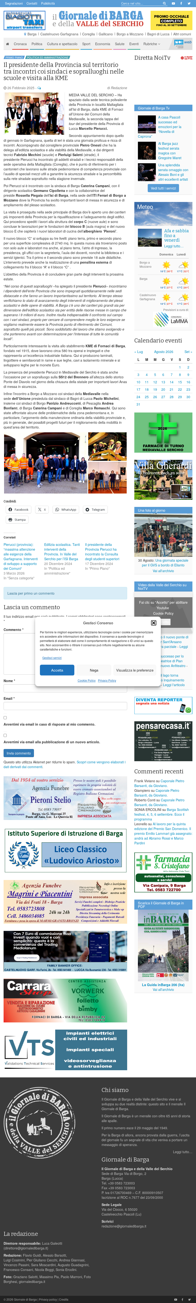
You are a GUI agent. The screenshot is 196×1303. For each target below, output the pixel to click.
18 (147, 389)
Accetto (163, 621)
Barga (32, 34)
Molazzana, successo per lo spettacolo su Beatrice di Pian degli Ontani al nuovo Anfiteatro (161, 661)
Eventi (134, 43)
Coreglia (88, 34)
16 (188, 382)
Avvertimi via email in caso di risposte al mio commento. (49, 724)
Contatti (32, 3)
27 (163, 396)
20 (163, 389)
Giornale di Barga (25, 1299)
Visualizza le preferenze (134, 670)
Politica (37, 43)
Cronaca (20, 43)
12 (155, 382)
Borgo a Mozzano (130, 34)
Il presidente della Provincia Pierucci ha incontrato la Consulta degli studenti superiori (102, 551)
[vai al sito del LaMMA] (171, 319)
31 (138, 404)
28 (172, 396)
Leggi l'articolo (174, 684)
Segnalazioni (14, 3)
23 (188, 389)
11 (147, 382)
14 (172, 382)
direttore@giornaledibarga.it (26, 1248)
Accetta (57, 670)
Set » (188, 351)
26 (155, 396)
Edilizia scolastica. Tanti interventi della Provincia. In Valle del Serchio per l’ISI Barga (62, 551)
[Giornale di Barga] (98, 19)
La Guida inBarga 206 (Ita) (163, 984)
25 (147, 396)
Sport (86, 43)
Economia (102, 43)
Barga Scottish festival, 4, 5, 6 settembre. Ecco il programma (161, 814)
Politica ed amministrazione (47, 57)
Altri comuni (182, 34)
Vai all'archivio (163, 570)
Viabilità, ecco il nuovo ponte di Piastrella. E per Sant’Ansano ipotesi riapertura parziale (163, 642)
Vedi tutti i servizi (163, 188)
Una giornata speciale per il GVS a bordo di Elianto (165, 562)
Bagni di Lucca (158, 34)
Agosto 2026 (163, 351)
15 (180, 382)
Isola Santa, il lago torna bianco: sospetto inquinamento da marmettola (161, 680)
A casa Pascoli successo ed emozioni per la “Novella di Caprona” (159, 127)
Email (9, 698)
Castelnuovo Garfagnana (59, 34)
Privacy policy (48, 1299)
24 (138, 396)
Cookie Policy (87, 681)
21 (172, 389)
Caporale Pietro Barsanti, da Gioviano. (159, 783)
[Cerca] (164, 3)
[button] (153, 622)
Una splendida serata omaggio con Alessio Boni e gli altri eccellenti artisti (173, 172)
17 (138, 389)
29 (180, 396)
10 (138, 382)
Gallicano (106, 34)
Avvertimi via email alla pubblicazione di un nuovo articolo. (52, 741)
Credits (63, 1299)
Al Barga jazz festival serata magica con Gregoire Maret (169, 150)
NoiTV (182, 44)
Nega (94, 670)
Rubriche (150, 43)
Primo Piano (14, 57)
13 (163, 382)
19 (155, 389)
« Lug (138, 351)
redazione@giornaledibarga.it (124, 1226)
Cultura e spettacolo (62, 43)
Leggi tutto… (174, 246)
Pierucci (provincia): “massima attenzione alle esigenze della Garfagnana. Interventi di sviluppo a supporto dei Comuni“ (21, 556)
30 (188, 396)
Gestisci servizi (52, 658)
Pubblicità (48, 3)
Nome (9, 680)
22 (180, 389)
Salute (120, 43)
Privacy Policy (107, 681)
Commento (13, 629)
